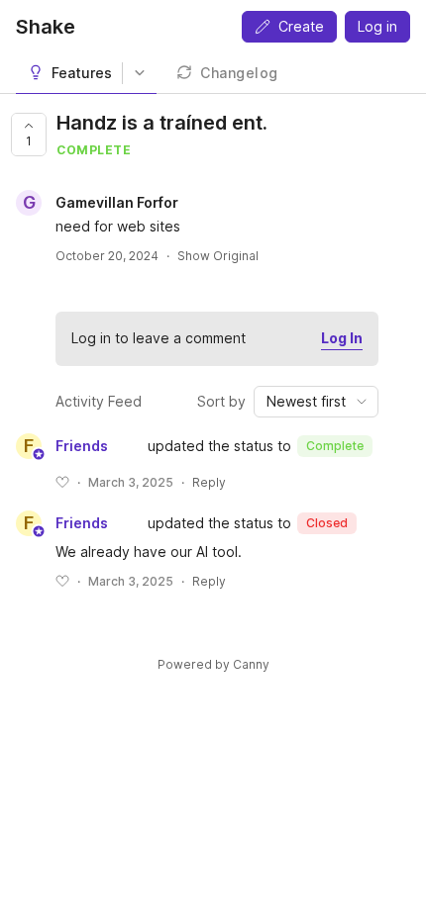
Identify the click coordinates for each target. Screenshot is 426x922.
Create (301, 26)
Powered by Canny (213, 664)
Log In (342, 337)
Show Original (218, 255)
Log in (377, 26)
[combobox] (316, 401)
